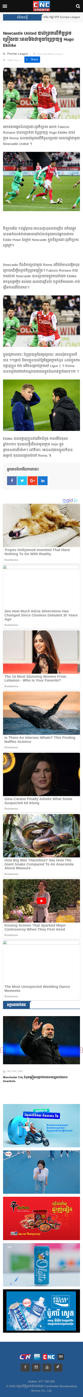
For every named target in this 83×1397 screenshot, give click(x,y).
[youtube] (47, 1368)
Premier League (17, 53)
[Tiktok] (57, 1368)
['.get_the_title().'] (41, 1037)
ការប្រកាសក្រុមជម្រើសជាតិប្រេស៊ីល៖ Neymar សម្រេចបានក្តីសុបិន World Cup (38, 1074)
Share (34, 59)
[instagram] (36, 1368)
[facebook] (25, 1368)
